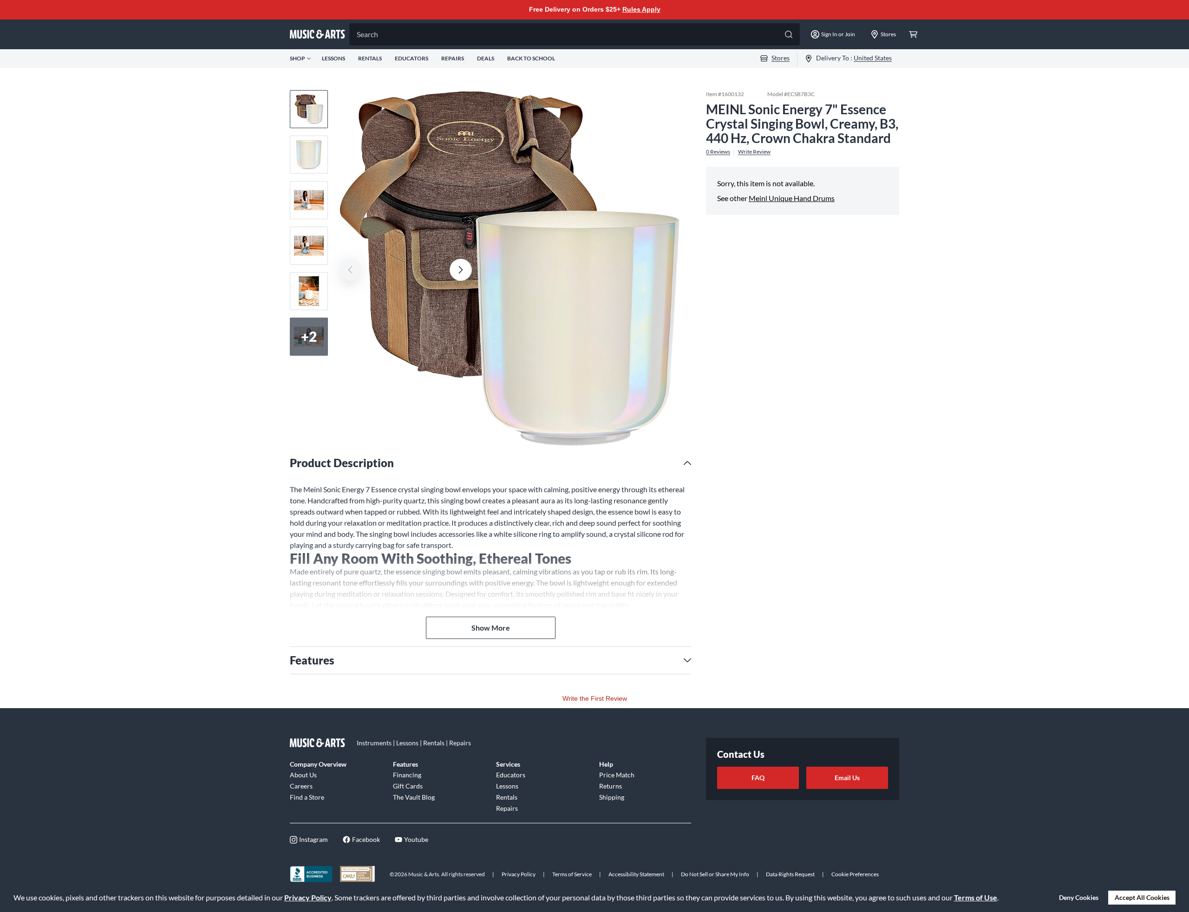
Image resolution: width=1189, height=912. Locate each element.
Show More (490, 627)
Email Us (847, 778)
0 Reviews (718, 152)
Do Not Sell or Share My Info (715, 874)
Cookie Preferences (855, 874)
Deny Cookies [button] (1078, 897)
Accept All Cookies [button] (1142, 897)
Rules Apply (641, 9)
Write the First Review (594, 698)
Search (367, 34)
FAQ (757, 778)
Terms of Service (572, 874)
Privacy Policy (308, 897)
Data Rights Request (790, 874)
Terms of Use (975, 897)
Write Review (754, 152)
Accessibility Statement (636, 874)
